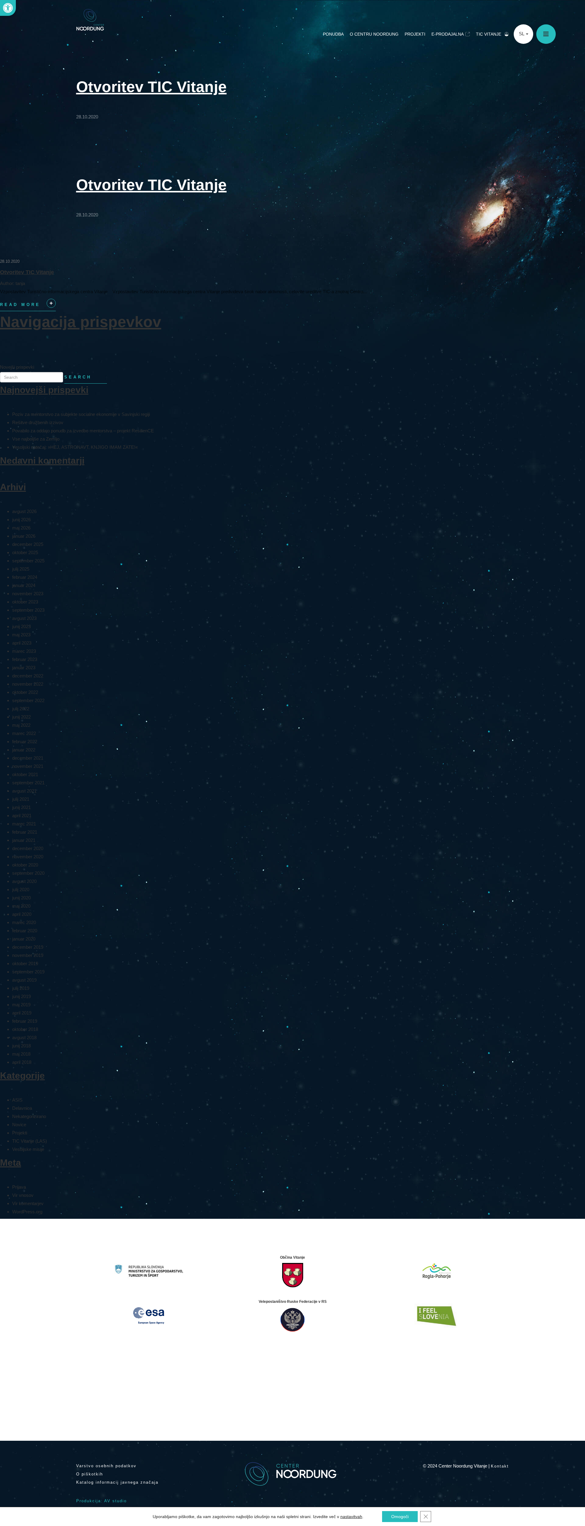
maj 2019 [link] (21, 1004)
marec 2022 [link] (24, 733)
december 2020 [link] (27, 848)
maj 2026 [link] (21, 527)
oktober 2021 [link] (25, 774)
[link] (8, 8)
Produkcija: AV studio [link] (101, 1501)
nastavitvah (351, 1516)
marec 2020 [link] (24, 922)
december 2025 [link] (27, 544)
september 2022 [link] (28, 700)
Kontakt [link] (500, 1466)
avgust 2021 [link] (24, 790)
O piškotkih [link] (89, 1474)
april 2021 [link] (21, 815)
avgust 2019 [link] (24, 980)
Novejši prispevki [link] (17, 367)
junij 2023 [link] (21, 626)
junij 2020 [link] (21, 897)
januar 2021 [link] (23, 840)
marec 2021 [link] (24, 823)
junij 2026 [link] (21, 519)
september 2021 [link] (28, 782)
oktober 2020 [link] (25, 864)
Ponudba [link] (333, 34)
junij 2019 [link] (21, 996)
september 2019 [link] (28, 971)
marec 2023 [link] (24, 651)
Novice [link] (19, 1124)
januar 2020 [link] (23, 938)
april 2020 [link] (21, 914)
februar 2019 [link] (24, 1021)
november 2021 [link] (27, 766)
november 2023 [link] (27, 593)
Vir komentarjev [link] (28, 1203)
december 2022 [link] (27, 675)
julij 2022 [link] (20, 708)
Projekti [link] (415, 34)
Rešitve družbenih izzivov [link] (37, 422)
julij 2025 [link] (20, 568)
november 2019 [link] (27, 955)
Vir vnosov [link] (23, 1195)
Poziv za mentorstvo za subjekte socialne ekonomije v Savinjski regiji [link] (81, 414)
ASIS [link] (17, 1099)
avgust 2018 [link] (24, 1037)
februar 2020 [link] (24, 930)
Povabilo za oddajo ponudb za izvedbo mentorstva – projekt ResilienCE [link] (83, 430)
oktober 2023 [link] (25, 601)
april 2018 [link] (21, 1062)
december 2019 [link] (27, 947)
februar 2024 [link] (24, 577)
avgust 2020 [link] (24, 881)
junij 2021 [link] (21, 807)
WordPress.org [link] (27, 1211)
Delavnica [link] (22, 1108)
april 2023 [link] (21, 642)
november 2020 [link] (27, 856)
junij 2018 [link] (21, 1045)
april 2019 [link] (21, 1012)
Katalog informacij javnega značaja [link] (117, 1482)
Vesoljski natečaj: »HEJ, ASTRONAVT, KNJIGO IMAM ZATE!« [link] (75, 447)
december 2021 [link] (27, 758)
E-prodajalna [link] (447, 34)
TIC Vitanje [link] (488, 34)
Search (78, 377)
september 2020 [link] (28, 873)
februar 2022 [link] (24, 741)
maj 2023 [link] (21, 634)
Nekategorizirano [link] (29, 1116)
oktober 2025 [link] (25, 552)
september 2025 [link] (28, 560)
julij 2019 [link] (20, 988)
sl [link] (522, 33)
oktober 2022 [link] (25, 692)
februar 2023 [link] (24, 659)
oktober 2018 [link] (25, 1029)
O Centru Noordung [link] (374, 34)
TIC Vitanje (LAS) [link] (29, 1141)
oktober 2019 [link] (25, 963)
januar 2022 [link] (23, 749)
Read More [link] (27, 306)
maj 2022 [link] (21, 725)
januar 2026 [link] (23, 536)
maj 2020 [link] (21, 906)
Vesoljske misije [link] (28, 1149)
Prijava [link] (19, 1187)
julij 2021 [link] (20, 799)
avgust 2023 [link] (24, 618)
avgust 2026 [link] (24, 511)
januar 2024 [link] (23, 585)
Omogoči (400, 1516)
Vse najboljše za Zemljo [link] (35, 438)
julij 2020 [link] (20, 889)
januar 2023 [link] (23, 667)
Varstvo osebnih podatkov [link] (106, 1466)
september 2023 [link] (28, 610)
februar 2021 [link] (24, 832)
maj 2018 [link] (21, 1054)
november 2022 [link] (27, 684)
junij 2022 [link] (21, 716)
